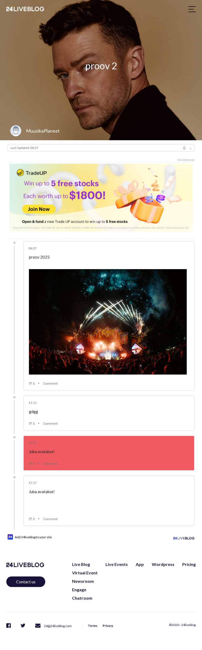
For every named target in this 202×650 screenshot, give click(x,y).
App (140, 564)
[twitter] (23, 625)
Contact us (26, 581)
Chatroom (82, 597)
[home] (25, 9)
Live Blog (81, 564)
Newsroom (83, 581)
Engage (79, 589)
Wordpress (163, 564)
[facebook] (8, 625)
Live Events (116, 564)
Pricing (189, 564)
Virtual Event (85, 572)
